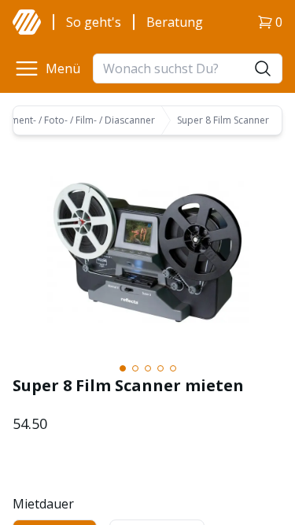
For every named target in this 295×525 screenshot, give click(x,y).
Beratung (174, 22)
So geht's (93, 22)
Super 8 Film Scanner (223, 120)
